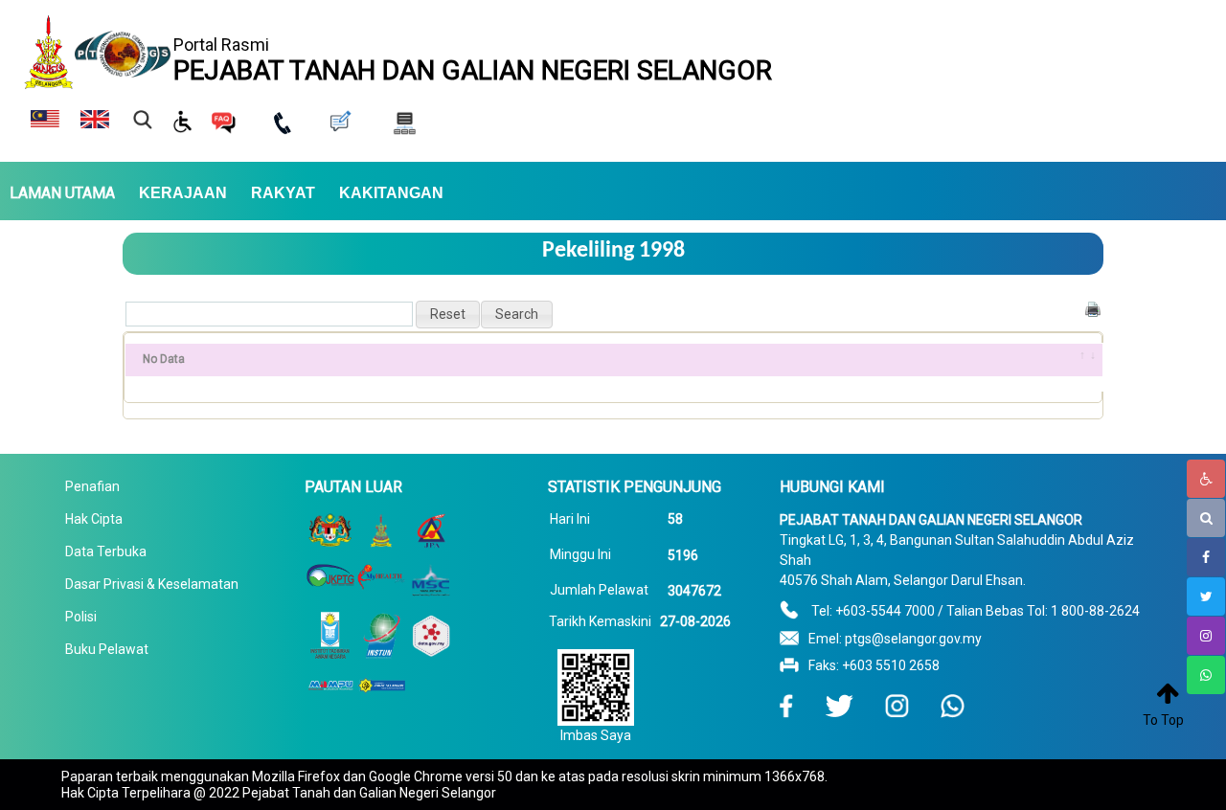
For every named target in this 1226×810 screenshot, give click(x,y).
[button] (448, 314)
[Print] (1093, 309)
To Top (1163, 720)
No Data (164, 359)
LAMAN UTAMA (62, 193)
